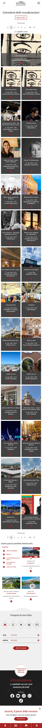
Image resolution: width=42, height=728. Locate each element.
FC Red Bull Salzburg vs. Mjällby (11, 481)
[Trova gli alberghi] (26, 725)
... (27, 27)
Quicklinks (5, 547)
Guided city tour (11, 374)
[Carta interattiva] (5, 725)
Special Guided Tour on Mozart (11, 408)
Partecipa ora (21, 719)
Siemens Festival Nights (31, 270)
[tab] (5, 625)
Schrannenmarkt (11, 305)
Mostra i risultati (21, 648)
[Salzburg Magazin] (16, 725)
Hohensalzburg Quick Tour (11, 340)
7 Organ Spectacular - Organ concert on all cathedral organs (31, 408)
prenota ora (30, 563)
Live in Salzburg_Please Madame (11, 444)
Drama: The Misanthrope (31, 160)
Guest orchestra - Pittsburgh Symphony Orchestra (10, 233)
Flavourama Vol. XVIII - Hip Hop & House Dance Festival (10, 124)
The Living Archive (21, 56)
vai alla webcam (11, 593)
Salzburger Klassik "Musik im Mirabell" (31, 444)
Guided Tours (11, 517)
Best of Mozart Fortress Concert (11, 270)
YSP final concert (31, 123)
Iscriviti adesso (30, 593)
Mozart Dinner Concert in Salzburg (10, 198)
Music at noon (31, 340)
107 (30, 27)
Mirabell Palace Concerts (31, 197)
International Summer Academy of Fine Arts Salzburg (31, 518)
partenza (5, 640)
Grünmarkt (31, 305)
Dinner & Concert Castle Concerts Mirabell (11, 161)
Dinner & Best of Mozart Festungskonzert (31, 233)
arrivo (4, 635)
